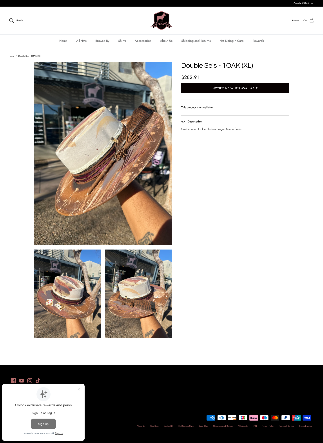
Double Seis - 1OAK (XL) (29, 55)
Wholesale (243, 426)
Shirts (122, 40)
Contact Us (168, 426)
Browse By (102, 40)
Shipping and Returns (196, 40)
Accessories (143, 40)
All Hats (81, 40)
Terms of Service (286, 426)
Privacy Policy (268, 426)
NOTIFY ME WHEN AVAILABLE (235, 88)
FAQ (255, 426)
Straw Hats (203, 426)
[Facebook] (13, 380)
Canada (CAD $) (301, 3)
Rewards (258, 40)
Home (63, 40)
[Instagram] (29, 380)
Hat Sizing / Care (232, 40)
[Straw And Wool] (161, 20)
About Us (166, 40)
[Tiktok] (37, 380)
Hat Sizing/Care (186, 426)
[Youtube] (21, 380)
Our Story (154, 426)
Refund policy (305, 426)
